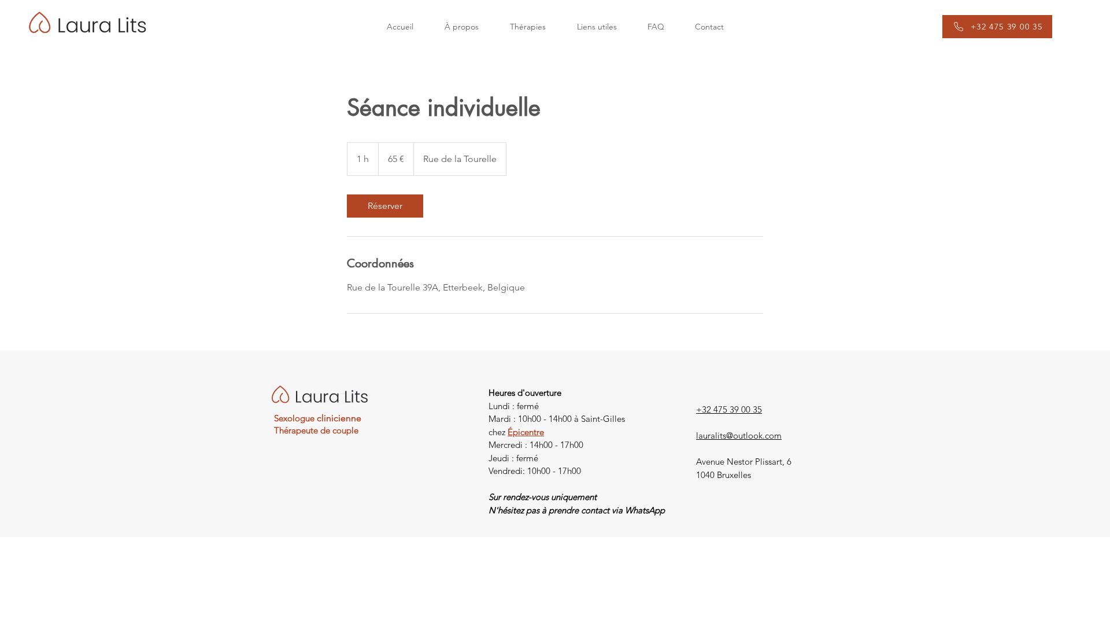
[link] (385, 206)
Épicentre (526, 432)
